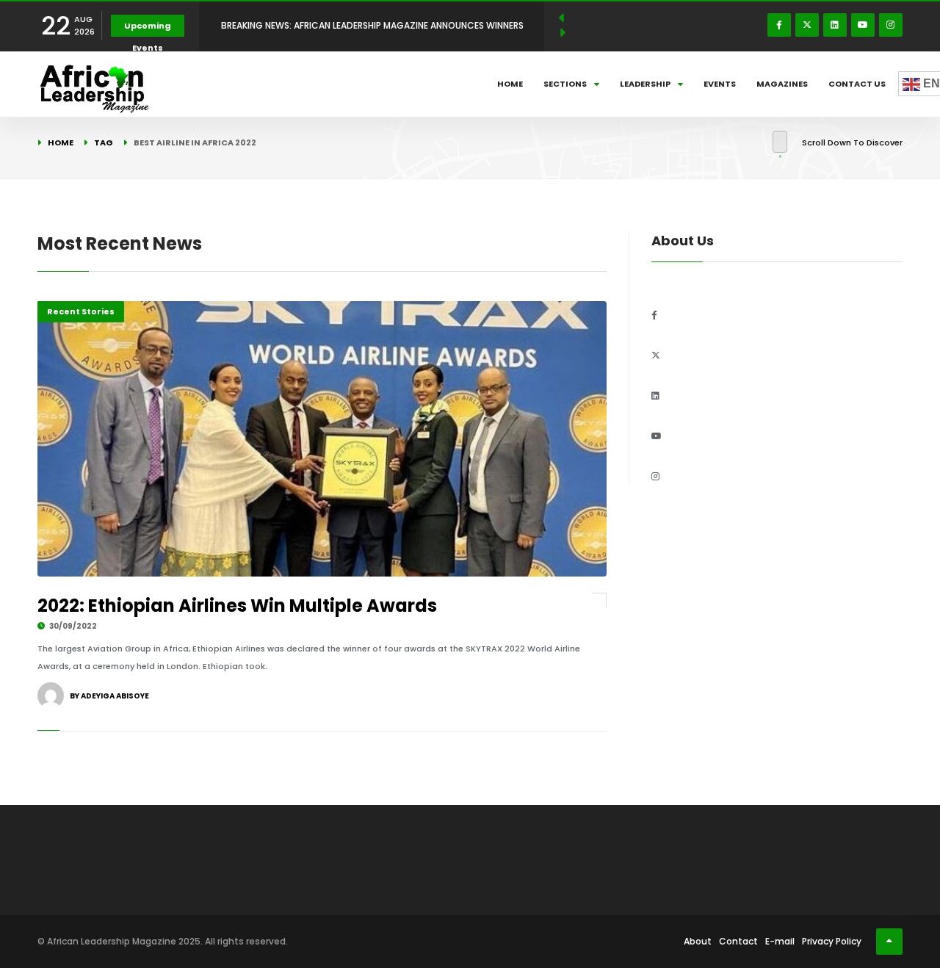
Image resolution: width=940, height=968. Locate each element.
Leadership (645, 84)
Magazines (782, 84)
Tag (103, 142)
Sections (565, 84)
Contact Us (857, 84)
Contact (738, 941)
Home (510, 84)
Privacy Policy (831, 941)
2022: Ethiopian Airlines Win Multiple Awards (237, 605)
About (698, 941)
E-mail (780, 941)
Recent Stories (81, 311)
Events (720, 84)
